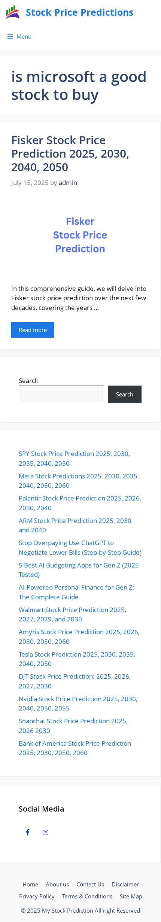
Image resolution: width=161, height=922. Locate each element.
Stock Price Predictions (79, 12)
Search (29, 380)
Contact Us (90, 884)
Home (30, 884)
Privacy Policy (37, 896)
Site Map (131, 896)
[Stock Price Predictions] (13, 12)
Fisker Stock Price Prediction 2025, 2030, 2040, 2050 (70, 153)
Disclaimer (125, 884)
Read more (33, 330)
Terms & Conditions (87, 896)
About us (57, 884)
